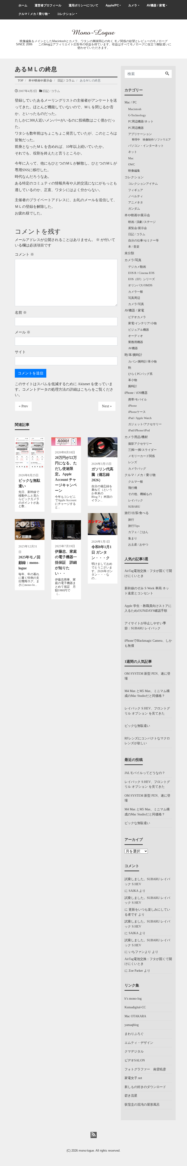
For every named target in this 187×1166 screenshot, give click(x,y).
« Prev (23, 406)
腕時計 (132, 386)
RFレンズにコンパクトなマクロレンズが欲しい (147, 740)
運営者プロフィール (48, 5)
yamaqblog (132, 1025)
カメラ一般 (135, 291)
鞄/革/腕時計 (133, 355)
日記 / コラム (51, 91)
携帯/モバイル (137, 399)
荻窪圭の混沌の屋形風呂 (142, 1104)
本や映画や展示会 (137, 215)
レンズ (132, 462)
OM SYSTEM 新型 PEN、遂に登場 (147, 676)
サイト (20, 352)
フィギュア (135, 190)
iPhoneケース (137, 412)
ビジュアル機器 (138, 329)
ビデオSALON (135, 1060)
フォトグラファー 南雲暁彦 (145, 1069)
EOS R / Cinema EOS (141, 273)
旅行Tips (134, 526)
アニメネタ (135, 202)
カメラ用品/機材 (136, 437)
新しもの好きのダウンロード (145, 1087)
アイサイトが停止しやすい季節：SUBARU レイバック (145, 625)
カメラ (132, 5)
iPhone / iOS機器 (136, 393)
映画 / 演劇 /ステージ (142, 222)
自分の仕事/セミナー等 (143, 240)
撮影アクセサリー (140, 443)
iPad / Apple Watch (140, 418)
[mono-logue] (93, 32)
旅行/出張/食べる (137, 513)
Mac (131, 158)
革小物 (132, 380)
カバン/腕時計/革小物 (142, 361)
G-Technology (137, 115)
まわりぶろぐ (134, 1034)
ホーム (22, 5)
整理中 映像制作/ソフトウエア (151, 139)
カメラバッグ (137, 468)
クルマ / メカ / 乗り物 (33, 14)
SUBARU (134, 506)
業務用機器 (135, 342)
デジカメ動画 (137, 266)
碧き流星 (131, 1095)
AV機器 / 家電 (156, 5)
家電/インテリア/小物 (142, 323)
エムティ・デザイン (139, 1042)
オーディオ (135, 336)
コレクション (66, 14)
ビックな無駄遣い (137, 726)
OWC (131, 164)
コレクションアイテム (143, 183)
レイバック (135, 500)
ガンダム (134, 208)
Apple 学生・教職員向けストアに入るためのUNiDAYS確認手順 (148, 608)
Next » (107, 406)
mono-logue (86, 1150)
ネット (132, 152)
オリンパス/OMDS (140, 285)
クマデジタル (134, 1051)
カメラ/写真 (133, 260)
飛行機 (132, 488)
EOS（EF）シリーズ (141, 279)
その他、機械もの (140, 494)
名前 (21, 312)
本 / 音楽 (133, 246)
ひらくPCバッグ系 (140, 374)
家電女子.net (133, 1078)
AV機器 (133, 348)
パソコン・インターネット (146, 145)
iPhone (132, 405)
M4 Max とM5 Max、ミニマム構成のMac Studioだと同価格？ (147, 693)
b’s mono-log (133, 998)
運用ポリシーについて (83, 5)
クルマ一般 (135, 481)
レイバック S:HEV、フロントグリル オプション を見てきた (147, 710)
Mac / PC (131, 102)
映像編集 (134, 170)
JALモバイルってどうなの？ (145, 773)
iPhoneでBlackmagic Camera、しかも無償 (148, 643)
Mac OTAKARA (135, 1016)
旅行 (131, 519)
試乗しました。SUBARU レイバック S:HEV (147, 881)
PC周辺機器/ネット (140, 121)
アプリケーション (140, 134)
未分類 (129, 253)
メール (22, 332)
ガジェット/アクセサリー (145, 424)
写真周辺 (134, 298)
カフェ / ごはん (138, 532)
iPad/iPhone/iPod (139, 430)
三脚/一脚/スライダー (142, 450)
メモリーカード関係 (141, 456)
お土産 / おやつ (138, 544)
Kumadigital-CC (135, 1007)
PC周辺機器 (136, 128)
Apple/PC (112, 5)
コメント (24, 254)
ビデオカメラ (137, 317)
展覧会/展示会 (137, 228)
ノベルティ (135, 196)
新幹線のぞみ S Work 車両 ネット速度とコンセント (147, 590)
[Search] (167, 74)
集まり (132, 538)
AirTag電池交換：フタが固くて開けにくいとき (148, 573)
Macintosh (134, 109)
